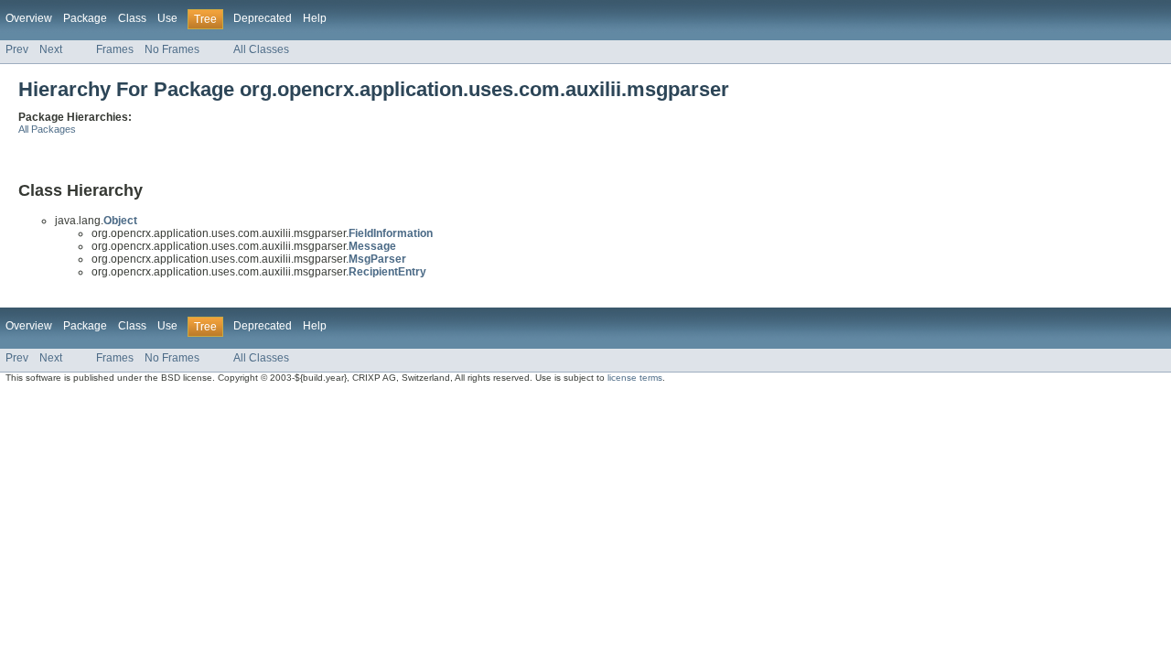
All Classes (261, 49)
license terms (634, 378)
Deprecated (262, 18)
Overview (28, 18)
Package (85, 18)
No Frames (172, 49)
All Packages (47, 129)
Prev (16, 49)
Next (50, 49)
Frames (115, 49)
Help (315, 18)
